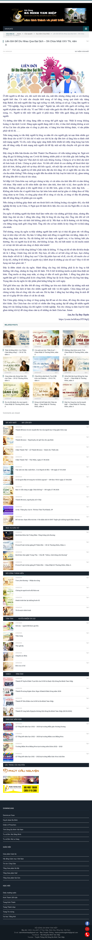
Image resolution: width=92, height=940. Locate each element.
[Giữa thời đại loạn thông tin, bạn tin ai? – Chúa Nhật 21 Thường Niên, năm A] (76, 364)
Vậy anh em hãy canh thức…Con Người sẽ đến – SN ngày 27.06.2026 (40, 470)
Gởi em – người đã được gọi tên (26, 626)
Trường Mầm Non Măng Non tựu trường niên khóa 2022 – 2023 (38, 746)
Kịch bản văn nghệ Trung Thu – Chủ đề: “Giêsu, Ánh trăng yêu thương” (41, 555)
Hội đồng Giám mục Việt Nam (13, 859)
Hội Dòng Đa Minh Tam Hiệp (50, 935)
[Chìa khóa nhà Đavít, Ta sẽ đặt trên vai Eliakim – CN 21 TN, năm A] (46, 364)
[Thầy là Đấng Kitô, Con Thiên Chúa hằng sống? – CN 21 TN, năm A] (16, 338)
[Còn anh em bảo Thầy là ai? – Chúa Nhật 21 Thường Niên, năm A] (46, 338)
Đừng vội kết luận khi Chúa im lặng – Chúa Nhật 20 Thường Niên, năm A (45, 404)
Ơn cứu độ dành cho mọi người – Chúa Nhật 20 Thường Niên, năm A (17, 404)
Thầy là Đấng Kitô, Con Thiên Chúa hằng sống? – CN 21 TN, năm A (15, 352)
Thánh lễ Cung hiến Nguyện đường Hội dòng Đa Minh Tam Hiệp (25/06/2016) (43, 711)
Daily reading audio (9, 893)
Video (8, 674)
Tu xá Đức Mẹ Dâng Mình (12, 834)
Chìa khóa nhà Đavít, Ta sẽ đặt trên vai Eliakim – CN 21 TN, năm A (45, 378)
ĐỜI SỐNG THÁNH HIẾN (15, 573)
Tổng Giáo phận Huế (10, 873)
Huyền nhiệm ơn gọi (26, 619)
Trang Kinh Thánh (9, 902)
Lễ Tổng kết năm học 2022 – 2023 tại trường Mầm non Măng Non (39, 736)
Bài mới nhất (11, 423)
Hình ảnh (19, 674)
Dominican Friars (9, 815)
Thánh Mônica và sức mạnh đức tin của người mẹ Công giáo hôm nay (41, 430)
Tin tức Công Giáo (9, 863)
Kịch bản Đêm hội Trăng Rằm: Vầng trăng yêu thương (35, 535)
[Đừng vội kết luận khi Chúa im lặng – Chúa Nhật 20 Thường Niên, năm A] (46, 390)
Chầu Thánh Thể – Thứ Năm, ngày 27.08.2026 (32, 460)
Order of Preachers (9, 825)
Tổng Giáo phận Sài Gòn (11, 878)
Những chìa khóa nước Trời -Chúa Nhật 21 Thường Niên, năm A (76, 352)
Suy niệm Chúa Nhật (82, 51)
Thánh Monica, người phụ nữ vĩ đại (28, 500)
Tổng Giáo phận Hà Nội (11, 868)
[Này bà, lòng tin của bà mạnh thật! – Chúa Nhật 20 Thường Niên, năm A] (76, 390)
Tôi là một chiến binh (23, 610)
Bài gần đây (27, 423)
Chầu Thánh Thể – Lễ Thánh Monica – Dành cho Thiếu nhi (36, 450)
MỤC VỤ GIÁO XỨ (12, 528)
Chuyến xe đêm (21, 656)
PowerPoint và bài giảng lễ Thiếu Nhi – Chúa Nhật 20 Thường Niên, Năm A (43, 565)
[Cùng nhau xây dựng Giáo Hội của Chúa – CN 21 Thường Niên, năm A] (16, 364)
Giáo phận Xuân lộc (10, 854)
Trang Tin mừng (8, 912)
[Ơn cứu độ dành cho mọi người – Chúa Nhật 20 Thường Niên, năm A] (16, 390)
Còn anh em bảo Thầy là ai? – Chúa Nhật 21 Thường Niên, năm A (46, 352)
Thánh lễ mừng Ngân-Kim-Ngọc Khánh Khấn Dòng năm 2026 (38, 691)
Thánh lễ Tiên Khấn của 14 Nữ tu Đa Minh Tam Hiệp (34, 701)
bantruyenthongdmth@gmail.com (66, 932)
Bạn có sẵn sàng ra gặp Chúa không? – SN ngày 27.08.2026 (37, 490)
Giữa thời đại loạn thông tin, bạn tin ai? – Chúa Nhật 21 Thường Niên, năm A (76, 378)
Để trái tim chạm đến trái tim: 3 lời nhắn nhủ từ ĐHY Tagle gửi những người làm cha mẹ (47, 519)
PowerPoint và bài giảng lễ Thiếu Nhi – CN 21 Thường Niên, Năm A (40, 545)
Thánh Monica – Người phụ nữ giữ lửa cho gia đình (34, 440)
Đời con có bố (20, 666)
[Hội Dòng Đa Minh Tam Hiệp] (46, 15)
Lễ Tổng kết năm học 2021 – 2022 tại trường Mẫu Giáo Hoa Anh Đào (40, 756)
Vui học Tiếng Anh (9, 916)
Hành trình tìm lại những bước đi (27, 600)
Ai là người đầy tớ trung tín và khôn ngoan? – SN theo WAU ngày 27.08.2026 (43, 480)
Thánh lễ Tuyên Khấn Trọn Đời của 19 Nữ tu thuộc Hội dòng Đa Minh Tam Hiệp (44, 681)
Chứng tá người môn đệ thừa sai (27, 590)
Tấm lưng (19, 636)
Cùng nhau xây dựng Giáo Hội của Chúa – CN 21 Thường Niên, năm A (16, 378)
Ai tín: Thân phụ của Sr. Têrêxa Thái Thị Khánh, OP (34, 510)
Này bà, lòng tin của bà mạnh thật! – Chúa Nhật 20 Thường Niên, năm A (75, 404)
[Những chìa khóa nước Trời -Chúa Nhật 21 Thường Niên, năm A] (76, 338)
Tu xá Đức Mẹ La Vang (11, 839)
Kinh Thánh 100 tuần (10, 897)
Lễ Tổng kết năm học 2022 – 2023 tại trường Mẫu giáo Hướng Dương (40, 726)
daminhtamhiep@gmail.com (28, 932)
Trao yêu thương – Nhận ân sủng (27, 580)
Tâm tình (9, 619)
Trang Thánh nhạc (9, 907)
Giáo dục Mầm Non (13, 719)
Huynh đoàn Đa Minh (10, 820)
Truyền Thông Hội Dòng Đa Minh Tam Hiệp (49, 937)
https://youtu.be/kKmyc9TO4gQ (74, 319)
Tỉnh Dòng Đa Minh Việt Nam (13, 829)
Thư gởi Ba (19, 646)
